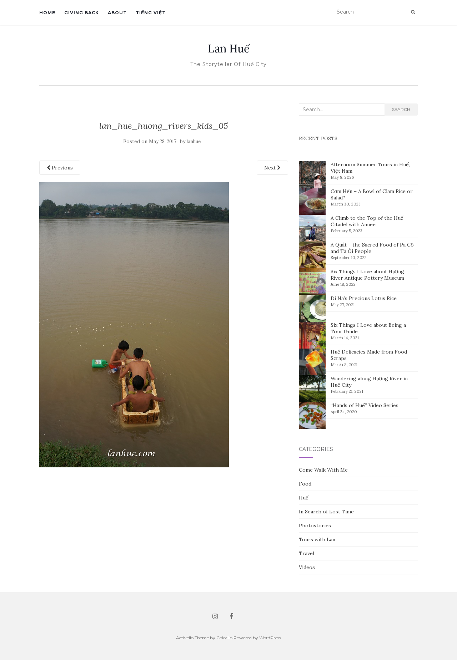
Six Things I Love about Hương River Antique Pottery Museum (367, 274)
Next (270, 167)
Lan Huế (229, 48)
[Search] (413, 12)
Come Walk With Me (323, 470)
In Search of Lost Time (326, 511)
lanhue (194, 141)
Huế (303, 497)
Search (401, 109)
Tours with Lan (317, 539)
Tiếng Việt (151, 12)
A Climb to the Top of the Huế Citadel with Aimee (367, 221)
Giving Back (81, 12)
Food (305, 484)
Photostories (315, 525)
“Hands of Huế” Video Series (364, 405)
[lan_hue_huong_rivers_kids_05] (134, 324)
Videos (307, 567)
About (117, 12)
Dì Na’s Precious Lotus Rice (364, 298)
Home (47, 12)
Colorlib (224, 637)
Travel (306, 553)
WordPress (270, 637)
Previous (61, 167)
